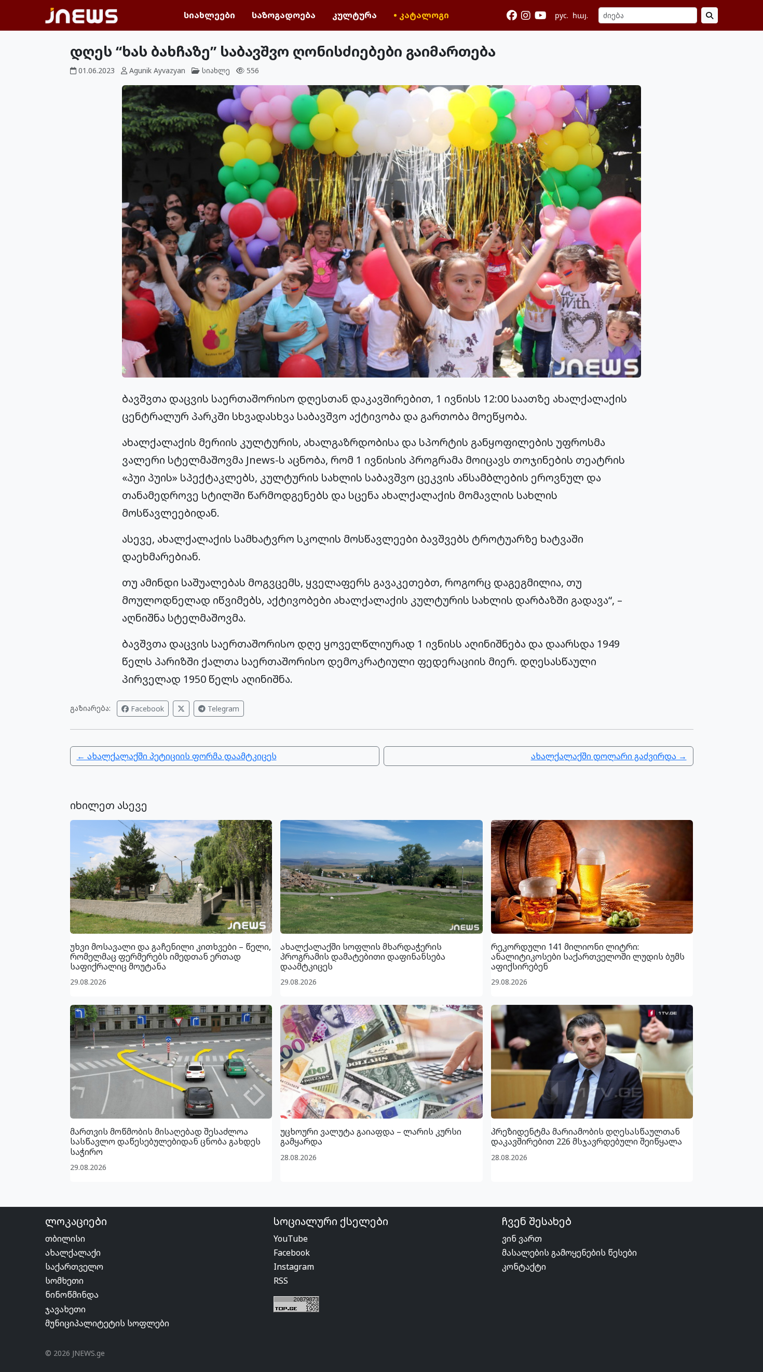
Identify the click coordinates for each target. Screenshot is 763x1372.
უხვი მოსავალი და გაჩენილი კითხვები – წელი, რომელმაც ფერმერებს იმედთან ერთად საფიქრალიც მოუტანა (170, 956)
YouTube (291, 1238)
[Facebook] (512, 15)
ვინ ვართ (522, 1238)
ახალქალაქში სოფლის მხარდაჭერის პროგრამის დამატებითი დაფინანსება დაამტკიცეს (362, 956)
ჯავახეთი (65, 1309)
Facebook (146, 709)
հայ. (580, 15)
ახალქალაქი (73, 1252)
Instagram (294, 1266)
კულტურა (354, 15)
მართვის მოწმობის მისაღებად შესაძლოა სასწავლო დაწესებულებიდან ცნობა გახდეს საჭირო (165, 1141)
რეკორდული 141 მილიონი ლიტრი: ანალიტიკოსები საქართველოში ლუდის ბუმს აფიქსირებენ (588, 956)
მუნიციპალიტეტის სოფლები (107, 1323)
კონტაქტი (524, 1266)
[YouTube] (541, 15)
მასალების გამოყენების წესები (569, 1252)
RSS (281, 1280)
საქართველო (74, 1266)
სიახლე (216, 70)
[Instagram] (525, 15)
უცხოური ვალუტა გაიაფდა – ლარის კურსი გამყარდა (370, 1136)
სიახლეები (209, 15)
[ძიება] (709, 15)
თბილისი (65, 1238)
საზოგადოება (284, 15)
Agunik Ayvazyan (157, 70)
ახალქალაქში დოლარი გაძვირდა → (609, 756)
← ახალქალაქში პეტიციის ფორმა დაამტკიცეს (177, 756)
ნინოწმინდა (72, 1294)
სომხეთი (64, 1280)
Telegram (222, 709)
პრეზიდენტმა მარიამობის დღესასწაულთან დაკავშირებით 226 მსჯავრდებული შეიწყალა (586, 1136)
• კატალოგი (421, 15)
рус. (561, 15)
